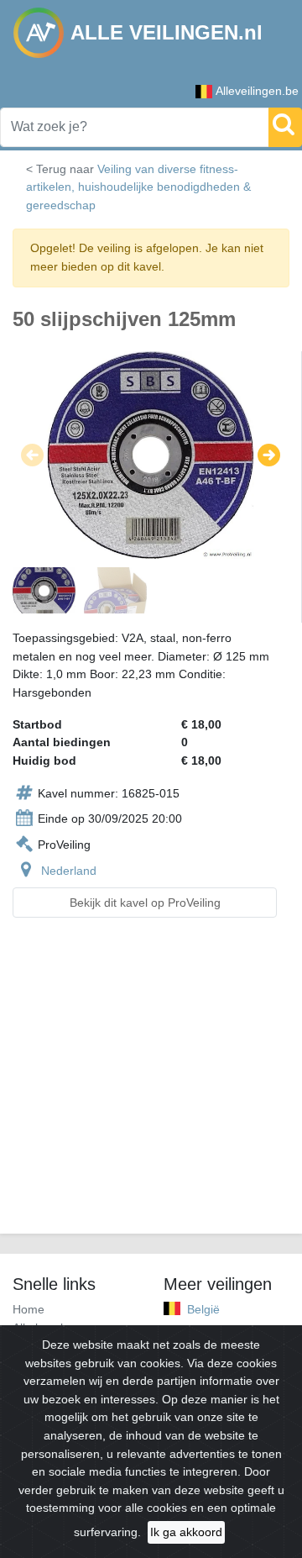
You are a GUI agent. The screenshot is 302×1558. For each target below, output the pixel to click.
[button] (32, 455)
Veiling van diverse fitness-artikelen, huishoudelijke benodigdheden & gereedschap (138, 187)
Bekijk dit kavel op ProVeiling (145, 902)
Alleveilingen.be (257, 90)
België (203, 1309)
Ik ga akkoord (186, 1532)
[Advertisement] (151, 1086)
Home (28, 1309)
